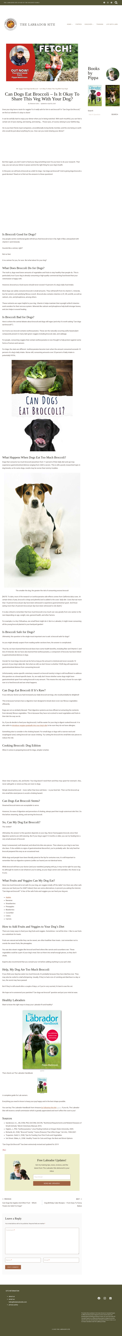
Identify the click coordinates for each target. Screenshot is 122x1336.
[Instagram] (107, 2)
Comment (10, 1230)
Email (47, 1260)
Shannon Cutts (34, 103)
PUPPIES (79, 24)
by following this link (49, 1108)
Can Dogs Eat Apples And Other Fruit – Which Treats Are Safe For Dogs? (19, 1202)
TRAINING (99, 24)
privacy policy (13, 1305)
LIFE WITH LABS (112, 24)
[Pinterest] (111, 2)
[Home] (17, 89)
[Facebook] (104, 2)
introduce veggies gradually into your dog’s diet (29, 725)
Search (90, 111)
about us (12, 1296)
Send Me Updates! (52, 1183)
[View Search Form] (116, 2)
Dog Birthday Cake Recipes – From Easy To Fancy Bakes (63, 1202)
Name (9, 1260)
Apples (8, 897)
